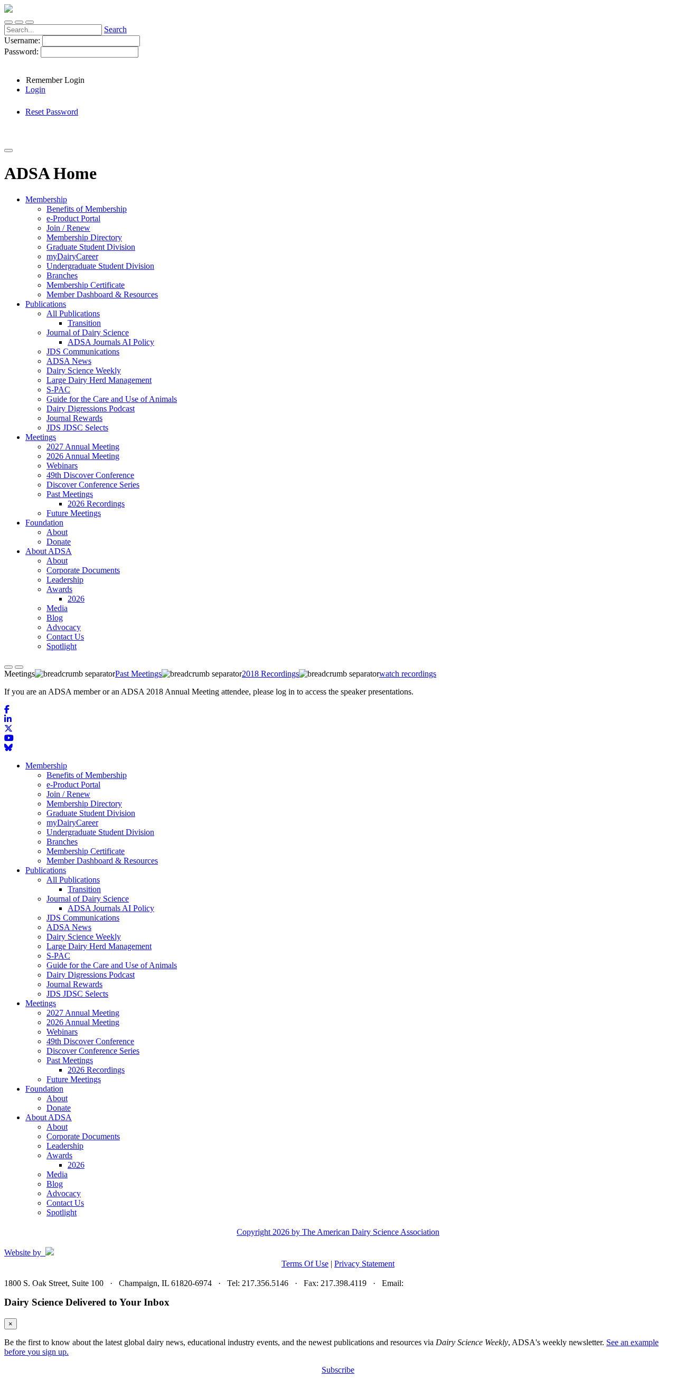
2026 (76, 1164)
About (57, 1098)
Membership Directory (84, 803)
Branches (62, 841)
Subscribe (338, 1369)
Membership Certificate (85, 851)
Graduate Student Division (90, 813)
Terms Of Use (304, 1263)
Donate (58, 1107)
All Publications (73, 879)
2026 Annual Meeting (82, 1022)
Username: (23, 40)
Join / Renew (68, 794)
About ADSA (48, 1117)
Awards (59, 1155)
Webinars (62, 1031)
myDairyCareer (72, 822)
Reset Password (51, 111)
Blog (54, 1183)
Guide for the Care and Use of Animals (111, 965)
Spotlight (61, 1212)
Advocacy (63, 1193)
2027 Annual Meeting (82, 1012)
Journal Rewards (74, 984)
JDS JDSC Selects (77, 993)
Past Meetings (69, 1060)
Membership (46, 765)
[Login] (19, 22)
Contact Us (65, 1202)
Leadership (64, 1145)
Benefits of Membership (86, 775)
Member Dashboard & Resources (102, 860)
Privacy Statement (364, 1263)
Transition (84, 889)
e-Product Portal (73, 784)
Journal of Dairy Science (87, 898)
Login (35, 89)
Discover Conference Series (92, 1050)
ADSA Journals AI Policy (111, 908)
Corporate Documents (83, 1136)
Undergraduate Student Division (100, 832)
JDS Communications (82, 917)
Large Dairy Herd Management (99, 946)
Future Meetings (73, 1079)
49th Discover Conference (90, 1041)
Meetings (40, 1003)
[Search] (8, 22)
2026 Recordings (96, 1069)
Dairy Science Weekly (83, 936)
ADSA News (68, 927)
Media (57, 1174)
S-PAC (58, 955)
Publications (45, 870)
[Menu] (29, 22)
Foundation (44, 1088)
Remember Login (55, 80)
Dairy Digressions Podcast (90, 974)
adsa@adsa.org (431, 1283)
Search (115, 29)
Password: (22, 51)
